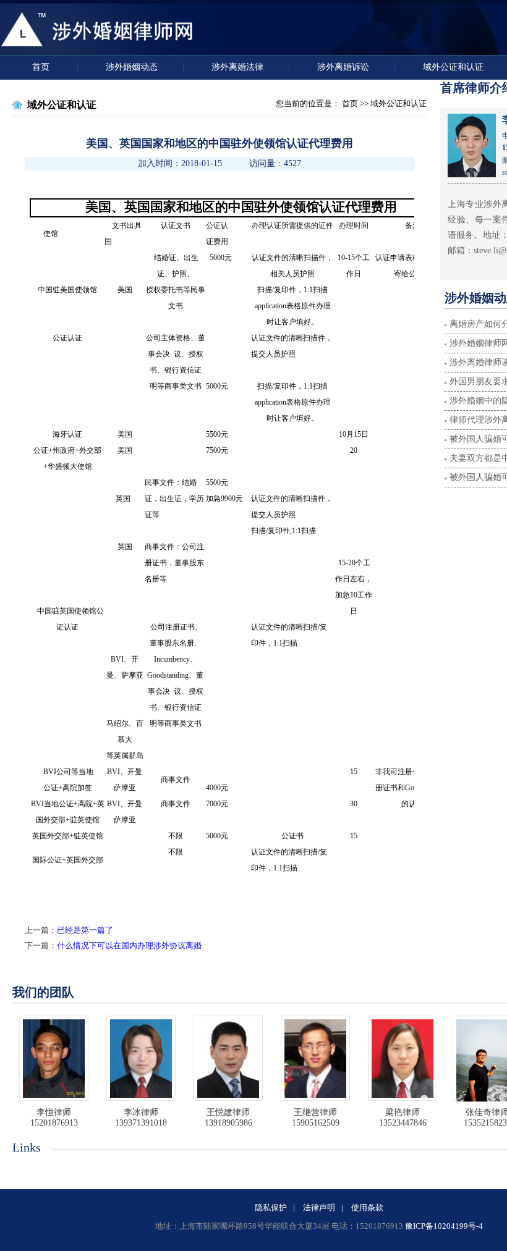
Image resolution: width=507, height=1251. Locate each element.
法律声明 (319, 1207)
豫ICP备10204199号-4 (444, 1226)
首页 (42, 67)
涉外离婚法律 (237, 67)
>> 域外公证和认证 (392, 103)
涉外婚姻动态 (132, 67)
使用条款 (367, 1207)
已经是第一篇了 (85, 930)
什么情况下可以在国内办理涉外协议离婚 (129, 945)
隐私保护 (271, 1207)
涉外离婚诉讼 (343, 67)
